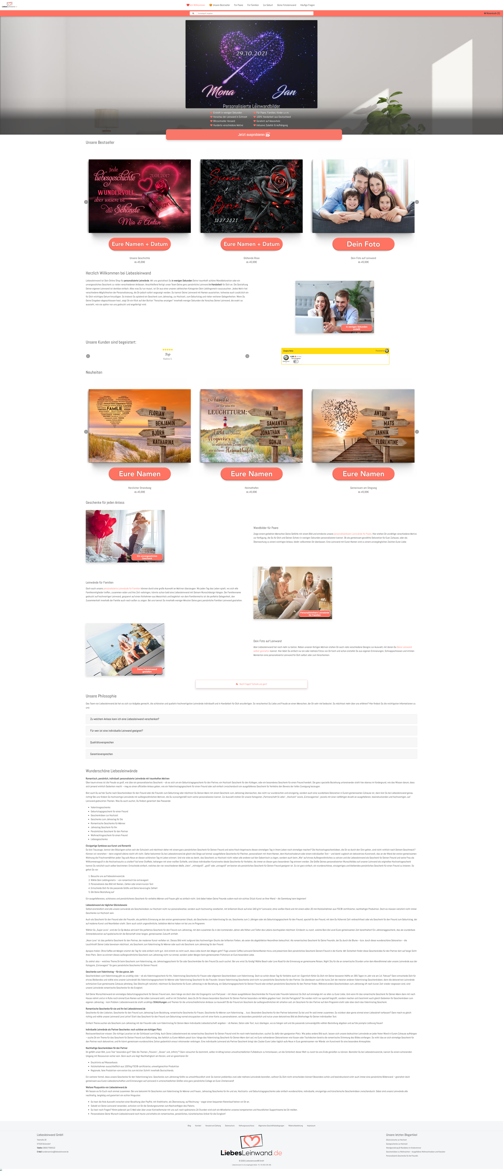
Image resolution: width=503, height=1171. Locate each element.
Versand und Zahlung (213, 1125)
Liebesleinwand (236, 1165)
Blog (189, 1125)
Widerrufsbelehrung (295, 1125)
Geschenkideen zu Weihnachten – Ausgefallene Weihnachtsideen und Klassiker (415, 1151)
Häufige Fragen (307, 5)
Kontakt (198, 1125)
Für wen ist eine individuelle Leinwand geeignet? (116, 730)
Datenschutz (230, 1125)
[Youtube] (493, 5)
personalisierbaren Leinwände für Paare (352, 533)
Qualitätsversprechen (102, 742)
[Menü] (387, 355)
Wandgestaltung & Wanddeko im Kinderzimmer (403, 1147)
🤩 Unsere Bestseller (219, 5)
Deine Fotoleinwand (286, 5)
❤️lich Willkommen (195, 5)
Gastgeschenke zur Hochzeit (397, 1144)
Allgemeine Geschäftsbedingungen (271, 1125)
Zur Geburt (268, 5)
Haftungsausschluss (246, 1125)
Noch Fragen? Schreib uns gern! (253, 684)
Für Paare (238, 5)
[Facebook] (487, 5)
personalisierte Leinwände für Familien (121, 588)
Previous (86, 202)
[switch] (296, 361)
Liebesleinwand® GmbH (255, 1160)
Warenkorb (493, 13)
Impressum (311, 1125)
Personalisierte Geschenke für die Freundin (402, 1155)
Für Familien (253, 5)
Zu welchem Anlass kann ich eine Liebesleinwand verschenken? (124, 719)
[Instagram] (499, 5)
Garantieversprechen (101, 754)
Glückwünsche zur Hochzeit (396, 1139)
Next (417, 202)
